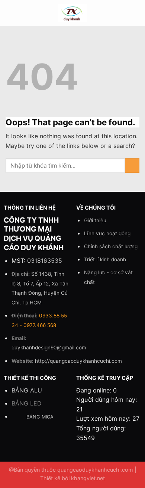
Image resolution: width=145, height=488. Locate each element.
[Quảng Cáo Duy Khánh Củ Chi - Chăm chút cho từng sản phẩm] (72, 13)
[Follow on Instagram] (126, 8)
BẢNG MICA (40, 417)
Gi (95, 220)
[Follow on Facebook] (116, 8)
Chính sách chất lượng (111, 246)
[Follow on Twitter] (116, 17)
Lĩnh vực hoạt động (107, 233)
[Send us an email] (126, 17)
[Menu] (10, 13)
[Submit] (132, 165)
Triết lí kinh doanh (105, 259)
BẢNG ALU (27, 390)
